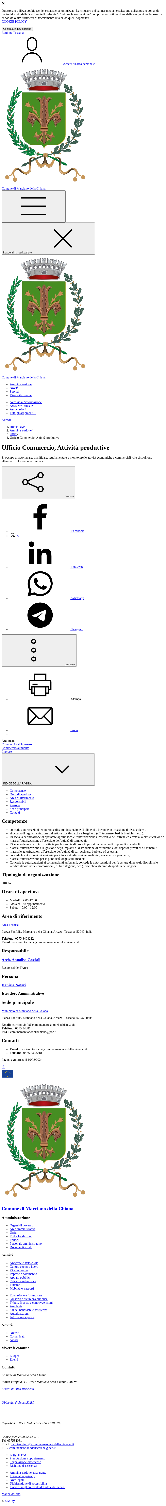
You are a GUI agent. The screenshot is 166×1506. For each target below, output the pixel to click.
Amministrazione (21, 430)
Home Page (17, 426)
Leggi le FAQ (19, 1454)
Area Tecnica (10, 924)
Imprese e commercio (23, 1274)
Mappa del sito (11, 1494)
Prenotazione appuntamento (27, 1458)
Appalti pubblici (20, 1277)
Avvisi (14, 1340)
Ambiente (16, 1306)
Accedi (6, 420)
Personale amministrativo (26, 1243)
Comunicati (17, 1336)
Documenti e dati (21, 1247)
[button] (21, 384)
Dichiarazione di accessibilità (28, 1483)
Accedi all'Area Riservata (18, 1388)
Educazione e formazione (26, 1295)
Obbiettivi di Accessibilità (18, 1402)
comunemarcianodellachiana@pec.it (32, 1448)
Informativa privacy (22, 1476)
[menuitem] (47, 531)
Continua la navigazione (17, 28)
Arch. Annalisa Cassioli (21, 960)
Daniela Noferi (14, 985)
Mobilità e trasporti (22, 1288)
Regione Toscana (13, 32)
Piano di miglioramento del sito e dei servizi (37, 1487)
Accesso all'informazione (26, 402)
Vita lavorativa (19, 1270)
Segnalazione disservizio (25, 1462)
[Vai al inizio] (3, 1067)
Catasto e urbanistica (23, 1281)
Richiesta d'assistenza (23, 1465)
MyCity (10, 1501)
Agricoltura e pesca (22, 1317)
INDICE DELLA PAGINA (17, 783)
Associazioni (18, 409)
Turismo (15, 1285)
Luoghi (14, 1356)
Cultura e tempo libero (24, 1266)
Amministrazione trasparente (28, 1472)
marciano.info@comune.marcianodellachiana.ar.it (42, 1444)
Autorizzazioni (19, 1313)
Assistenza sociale (21, 405)
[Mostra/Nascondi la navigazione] (34, 206)
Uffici (13, 434)
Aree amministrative (22, 1229)
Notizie (14, 1332)
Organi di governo (21, 1225)
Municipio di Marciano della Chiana (25, 1011)
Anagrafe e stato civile (24, 1263)
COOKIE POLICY (14, 21)
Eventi (14, 1359)
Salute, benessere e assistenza (28, 1310)
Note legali (17, 1480)
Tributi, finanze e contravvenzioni (31, 1302)
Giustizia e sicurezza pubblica (29, 1299)
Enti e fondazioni (21, 1236)
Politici (14, 1240)
